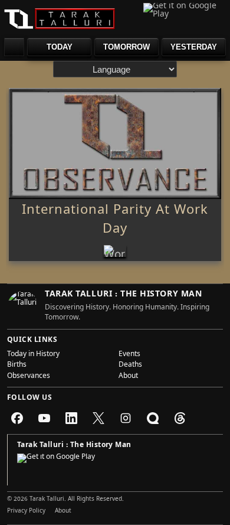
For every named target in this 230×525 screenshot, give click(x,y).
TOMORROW (126, 47)
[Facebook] (17, 418)
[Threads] (180, 418)
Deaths (130, 365)
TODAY (60, 47)
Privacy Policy (26, 511)
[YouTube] (44, 418)
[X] (98, 418)
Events (129, 355)
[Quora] (153, 418)
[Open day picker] (14, 47)
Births (17, 365)
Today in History (33, 355)
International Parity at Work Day (115, 221)
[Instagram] (126, 418)
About (128, 377)
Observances (28, 377)
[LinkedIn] (71, 418)
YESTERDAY (193, 47)
